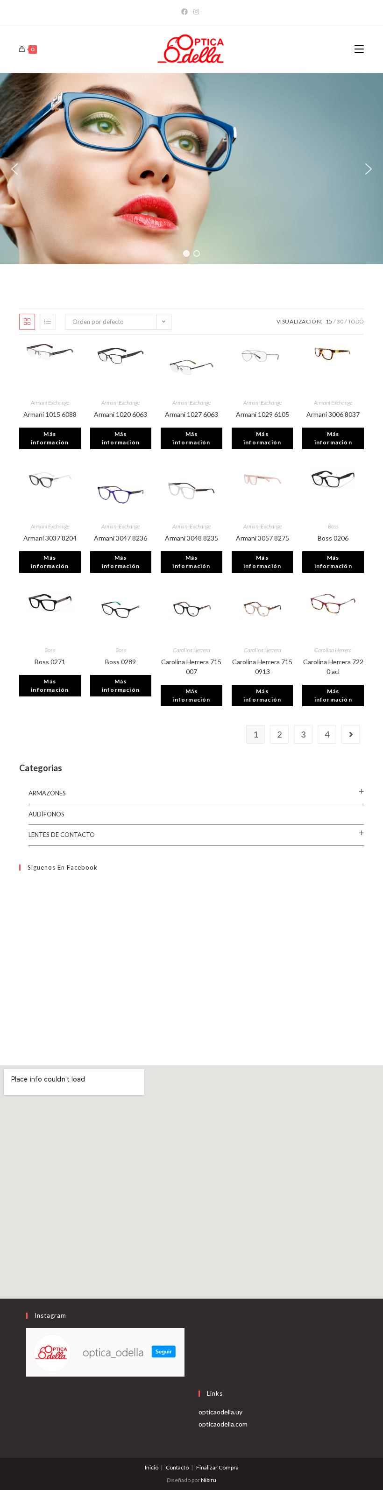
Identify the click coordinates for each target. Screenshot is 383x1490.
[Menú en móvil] (359, 49)
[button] (14, 169)
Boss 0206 (333, 538)
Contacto (177, 1467)
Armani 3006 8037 (333, 414)
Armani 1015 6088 (50, 414)
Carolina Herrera (191, 650)
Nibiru (208, 1479)
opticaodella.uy (220, 1412)
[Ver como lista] (48, 322)
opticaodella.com (223, 1424)
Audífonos (46, 814)
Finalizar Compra (217, 1467)
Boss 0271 (50, 662)
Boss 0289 (120, 662)
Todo (356, 321)
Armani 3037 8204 (50, 538)
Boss (333, 526)
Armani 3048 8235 (191, 538)
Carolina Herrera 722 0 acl (333, 666)
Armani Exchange (50, 402)
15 (329, 321)
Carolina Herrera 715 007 (191, 666)
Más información (50, 438)
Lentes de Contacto (61, 834)
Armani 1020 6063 (120, 414)
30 (340, 321)
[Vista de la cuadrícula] (27, 322)
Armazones (47, 793)
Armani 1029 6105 (262, 414)
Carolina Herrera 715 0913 (262, 666)
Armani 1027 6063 (191, 414)
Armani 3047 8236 (120, 538)
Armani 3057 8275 (262, 538)
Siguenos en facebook (63, 867)
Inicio (151, 1467)
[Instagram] (196, 11)
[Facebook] (186, 11)
